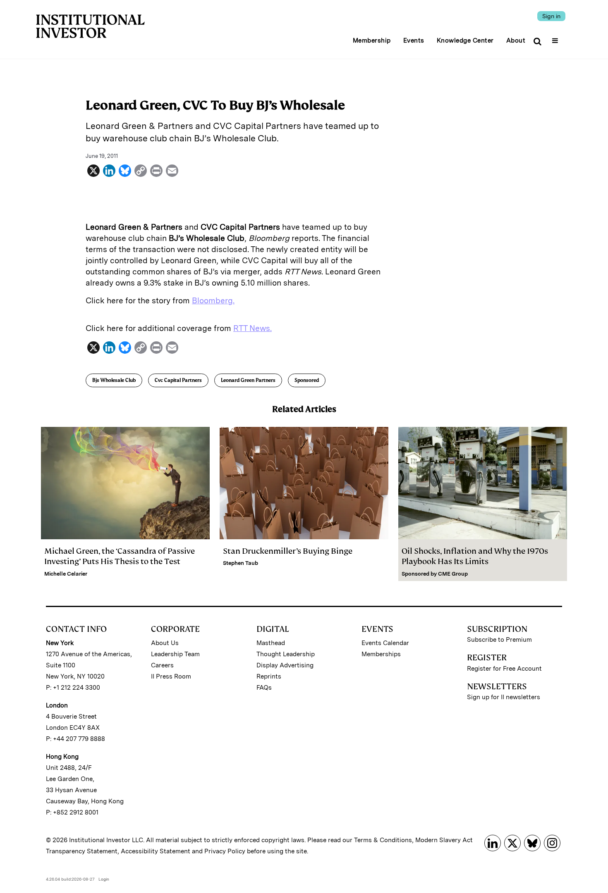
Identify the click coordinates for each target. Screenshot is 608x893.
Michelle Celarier (65, 574)
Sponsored (306, 380)
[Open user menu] (556, 38)
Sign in (551, 16)
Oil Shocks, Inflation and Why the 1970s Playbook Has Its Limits (475, 556)
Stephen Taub (240, 563)
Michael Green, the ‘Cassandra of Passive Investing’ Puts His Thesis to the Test (119, 556)
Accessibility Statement (155, 851)
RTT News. (252, 328)
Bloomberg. (213, 300)
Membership (372, 40)
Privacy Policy (224, 851)
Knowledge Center (465, 40)
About (516, 40)
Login (103, 878)
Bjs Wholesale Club (114, 380)
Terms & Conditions (383, 840)
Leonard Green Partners (248, 380)
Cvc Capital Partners (178, 380)
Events (413, 40)
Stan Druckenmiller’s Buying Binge (288, 551)
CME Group (453, 574)
